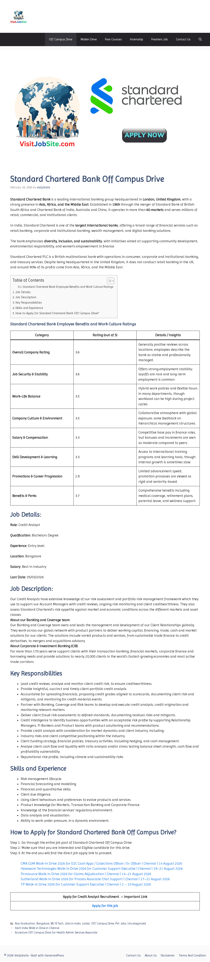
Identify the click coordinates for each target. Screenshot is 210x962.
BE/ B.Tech (57, 923)
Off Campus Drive (60, 39)
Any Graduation (25, 923)
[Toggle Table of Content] (108, 280)
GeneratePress (54, 955)
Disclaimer (168, 955)
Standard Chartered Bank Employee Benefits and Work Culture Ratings (68, 286)
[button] (200, 39)
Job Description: (26, 297)
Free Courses (113, 39)
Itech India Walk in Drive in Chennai (37, 928)
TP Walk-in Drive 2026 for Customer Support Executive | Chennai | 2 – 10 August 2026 (86, 884)
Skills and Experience (29, 308)
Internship (136, 39)
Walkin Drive (89, 39)
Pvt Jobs (120, 923)
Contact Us (183, 39)
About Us (151, 955)
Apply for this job (105, 906)
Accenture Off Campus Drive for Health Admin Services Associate (56, 932)
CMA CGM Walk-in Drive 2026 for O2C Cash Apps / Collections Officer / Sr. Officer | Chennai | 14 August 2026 (101, 863)
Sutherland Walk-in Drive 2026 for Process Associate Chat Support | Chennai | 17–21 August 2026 (95, 879)
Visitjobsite (44, 16)
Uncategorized (137, 923)
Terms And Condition (192, 955)
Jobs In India (73, 923)
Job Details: (23, 292)
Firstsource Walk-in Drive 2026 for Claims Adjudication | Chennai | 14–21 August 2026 (86, 874)
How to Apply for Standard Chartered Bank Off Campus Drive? (57, 313)
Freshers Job (159, 39)
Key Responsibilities (28, 302)
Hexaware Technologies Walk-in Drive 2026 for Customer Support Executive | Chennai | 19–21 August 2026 (102, 868)
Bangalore (43, 923)
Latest (86, 923)
